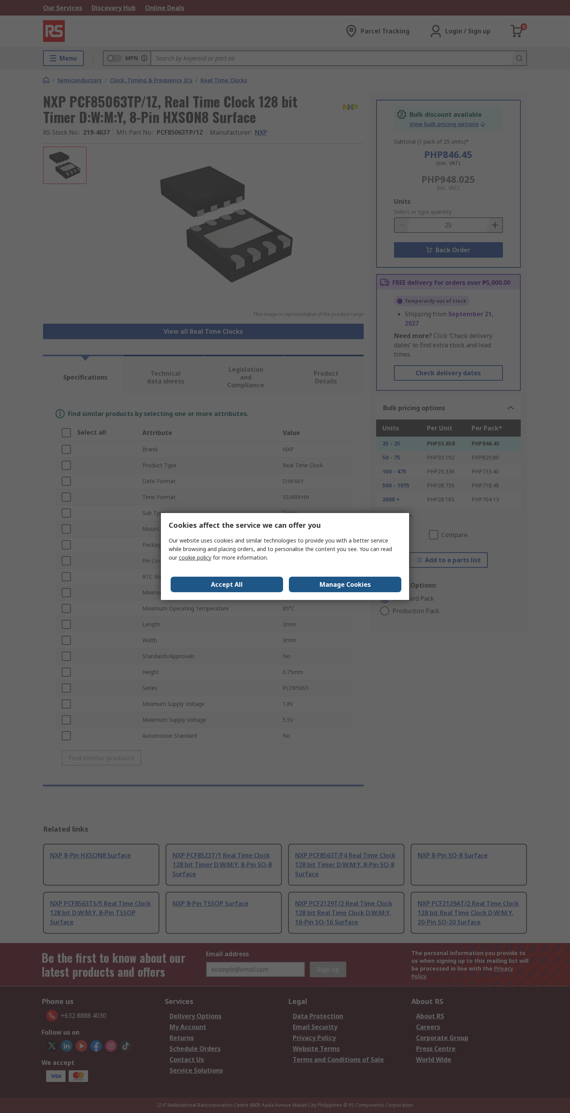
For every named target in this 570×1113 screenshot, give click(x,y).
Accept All (227, 584)
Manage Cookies (345, 584)
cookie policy (195, 557)
